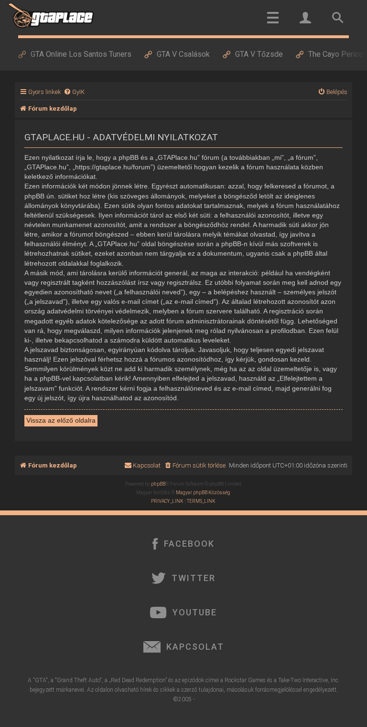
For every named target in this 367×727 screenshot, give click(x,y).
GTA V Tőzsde (259, 54)
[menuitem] (74, 92)
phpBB (158, 484)
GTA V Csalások (183, 54)
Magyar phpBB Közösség (203, 492)
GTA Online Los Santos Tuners (81, 54)
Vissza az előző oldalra (61, 420)
